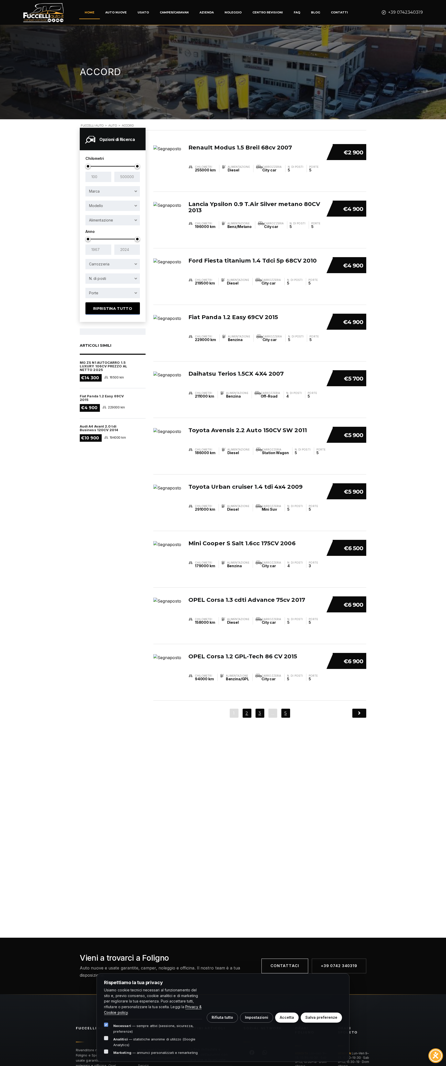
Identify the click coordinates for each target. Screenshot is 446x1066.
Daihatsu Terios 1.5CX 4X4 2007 (236, 373)
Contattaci (284, 966)
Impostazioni (256, 1017)
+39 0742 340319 (339, 966)
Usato (143, 12)
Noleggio (233, 12)
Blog (315, 12)
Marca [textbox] (94, 191)
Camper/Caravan (174, 12)
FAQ (297, 12)
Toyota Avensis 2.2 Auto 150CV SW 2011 (247, 430)
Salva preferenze (321, 1017)
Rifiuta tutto (222, 1017)
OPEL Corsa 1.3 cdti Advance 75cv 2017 (246, 599)
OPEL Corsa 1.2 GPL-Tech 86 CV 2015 (242, 656)
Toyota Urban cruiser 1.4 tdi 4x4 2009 (245, 486)
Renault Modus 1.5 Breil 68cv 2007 (240, 147)
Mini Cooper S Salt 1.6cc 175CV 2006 (242, 543)
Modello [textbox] (96, 205)
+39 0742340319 (405, 12)
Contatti (339, 12)
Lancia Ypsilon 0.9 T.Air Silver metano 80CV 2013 (254, 207)
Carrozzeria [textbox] (99, 264)
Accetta (287, 1017)
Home (89, 12)
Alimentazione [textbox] (101, 220)
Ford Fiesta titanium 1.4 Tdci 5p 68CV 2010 (252, 260)
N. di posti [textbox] (97, 278)
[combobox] (112, 191)
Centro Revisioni (267, 12)
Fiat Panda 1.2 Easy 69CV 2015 (233, 317)
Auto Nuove (116, 12)
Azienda (207, 12)
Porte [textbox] (93, 293)
